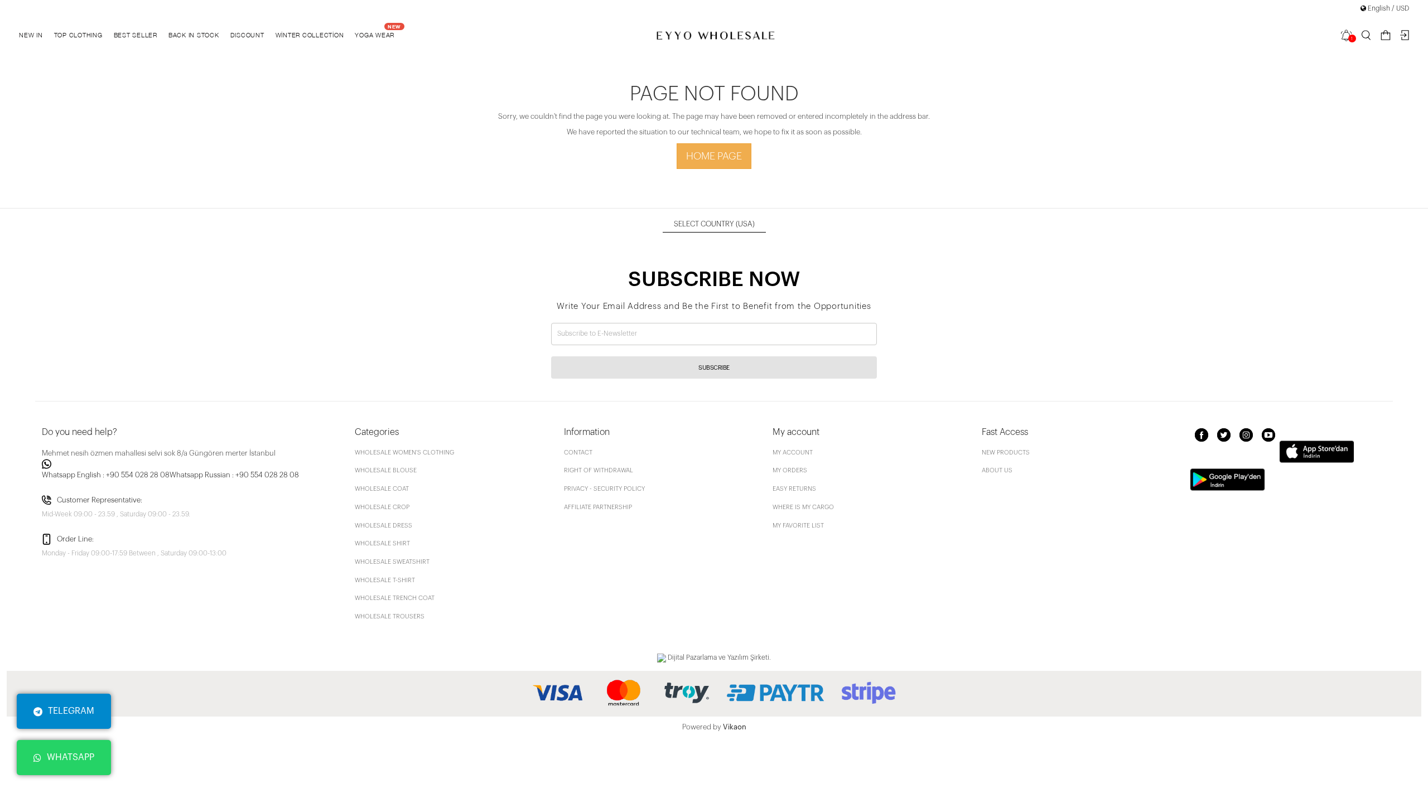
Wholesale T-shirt (385, 580)
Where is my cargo (803, 507)
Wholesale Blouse (386, 470)
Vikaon (734, 727)
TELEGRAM (71, 711)
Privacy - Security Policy (604, 489)
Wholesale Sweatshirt (392, 562)
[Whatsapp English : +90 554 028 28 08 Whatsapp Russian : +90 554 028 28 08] (191, 464)
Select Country (714, 224)
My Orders (790, 470)
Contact (578, 452)
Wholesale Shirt (382, 543)
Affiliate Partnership (598, 507)
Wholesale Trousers (389, 616)
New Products (1006, 452)
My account (793, 452)
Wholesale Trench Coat (395, 598)
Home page (714, 156)
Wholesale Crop (382, 507)
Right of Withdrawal (598, 470)
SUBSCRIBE (714, 368)
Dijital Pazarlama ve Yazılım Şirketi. (718, 657)
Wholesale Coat (382, 489)
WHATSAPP (70, 757)
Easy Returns (794, 489)
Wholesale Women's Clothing (404, 452)
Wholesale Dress (383, 526)
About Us (997, 470)
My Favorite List (798, 526)
